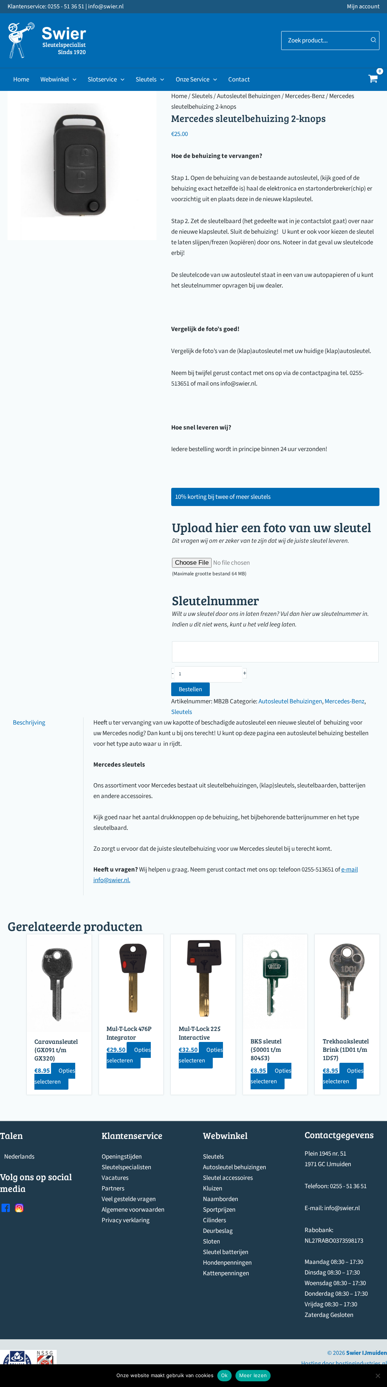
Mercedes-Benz (305, 96)
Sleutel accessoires (228, 1177)
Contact (239, 79)
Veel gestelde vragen (129, 1199)
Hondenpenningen (227, 1262)
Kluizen (212, 1188)
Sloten (211, 1241)
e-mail (349, 869)
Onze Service (192, 79)
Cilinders (214, 1220)
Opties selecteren (54, 1076)
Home (21, 79)
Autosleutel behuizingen (234, 1167)
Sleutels (146, 79)
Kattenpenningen (226, 1273)
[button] (72, 79)
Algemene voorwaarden (133, 1209)
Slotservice (102, 79)
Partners (113, 1188)
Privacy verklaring (126, 1220)
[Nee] (377, 1375)
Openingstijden (122, 1156)
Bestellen (190, 689)
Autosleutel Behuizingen (248, 96)
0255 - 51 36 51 (348, 1186)
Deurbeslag (218, 1230)
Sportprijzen (219, 1209)
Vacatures (115, 1177)
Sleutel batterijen (225, 1252)
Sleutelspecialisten (126, 1167)
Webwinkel (54, 79)
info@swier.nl (111, 880)
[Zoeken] (374, 40)
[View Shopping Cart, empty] (373, 79)
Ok (224, 1375)
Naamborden (220, 1199)
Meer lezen (253, 1375)
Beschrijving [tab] (29, 722)
